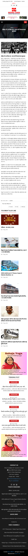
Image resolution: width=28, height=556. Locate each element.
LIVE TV (13, 3)
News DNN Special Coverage (10, 536)
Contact (23, 1)
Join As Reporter (17, 1)
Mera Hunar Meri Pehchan (10, 532)
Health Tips (14, 539)
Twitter (17, 206)
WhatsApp (23, 206)
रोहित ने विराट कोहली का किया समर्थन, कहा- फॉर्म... (14, 386)
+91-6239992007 (15, 481)
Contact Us (14, 522)
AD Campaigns (20, 532)
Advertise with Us (14, 518)
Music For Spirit (20, 536)
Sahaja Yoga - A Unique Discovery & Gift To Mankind (14, 542)
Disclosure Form (22, 518)
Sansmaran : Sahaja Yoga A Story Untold (15, 529)
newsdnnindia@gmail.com (15, 478)
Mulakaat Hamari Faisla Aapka (10, 546)
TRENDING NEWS (14, 382)
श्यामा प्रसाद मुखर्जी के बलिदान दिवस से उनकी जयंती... (14, 425)
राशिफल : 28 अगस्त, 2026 (7, 227)
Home (11, 27)
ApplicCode (17, 553)
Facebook (11, 206)
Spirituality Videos (21, 546)
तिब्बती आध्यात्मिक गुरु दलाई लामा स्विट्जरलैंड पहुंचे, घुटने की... (14, 412)
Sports (11, 200)
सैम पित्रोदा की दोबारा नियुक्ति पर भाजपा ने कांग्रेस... (14, 399)
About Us (7, 518)
